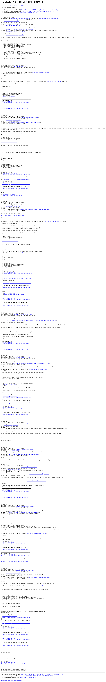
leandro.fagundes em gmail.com (25, 570)
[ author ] (35, 12)
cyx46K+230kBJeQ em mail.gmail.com (39, 474)
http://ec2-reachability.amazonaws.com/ (12, 215)
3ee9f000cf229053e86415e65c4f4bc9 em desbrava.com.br (24, 122)
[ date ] (21, 12)
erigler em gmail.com (20, 66)
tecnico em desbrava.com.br (10, 96)
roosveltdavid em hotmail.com (23, 314)
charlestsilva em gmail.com (29, 467)
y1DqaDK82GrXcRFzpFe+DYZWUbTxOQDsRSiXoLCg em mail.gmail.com (31, 363)
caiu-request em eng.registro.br (48, 18)
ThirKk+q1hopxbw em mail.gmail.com (39, 577)
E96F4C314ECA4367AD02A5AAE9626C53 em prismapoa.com (24, 512)
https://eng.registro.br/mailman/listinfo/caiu (20, 29)
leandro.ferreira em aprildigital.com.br (19, 5)
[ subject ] (30, 12)
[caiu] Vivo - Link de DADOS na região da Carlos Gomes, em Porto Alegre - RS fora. (42, 9)
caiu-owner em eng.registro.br (15, 35)
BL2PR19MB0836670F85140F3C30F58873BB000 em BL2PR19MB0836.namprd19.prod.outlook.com (31, 320)
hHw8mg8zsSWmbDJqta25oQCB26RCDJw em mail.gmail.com (34, 209)
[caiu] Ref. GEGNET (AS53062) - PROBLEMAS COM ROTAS (38, 11)
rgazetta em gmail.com (23, 423)
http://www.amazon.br (9, 194)
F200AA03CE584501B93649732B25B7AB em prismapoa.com (24, 454)
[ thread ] (25, 12)
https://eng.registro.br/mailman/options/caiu (15, 108)
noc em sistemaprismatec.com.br (24, 449)
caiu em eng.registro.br (11, 21)
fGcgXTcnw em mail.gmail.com (40, 72)
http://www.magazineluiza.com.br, (13, 195)
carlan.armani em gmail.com (22, 357)
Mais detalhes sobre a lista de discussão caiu (11, 680)
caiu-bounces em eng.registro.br (20, 18)
